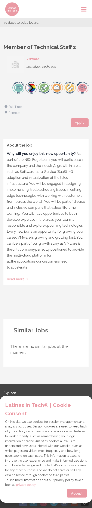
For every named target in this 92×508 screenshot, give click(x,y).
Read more (15, 279)
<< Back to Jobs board (21, 23)
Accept (77, 493)
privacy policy (26, 484)
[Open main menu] (84, 9)
